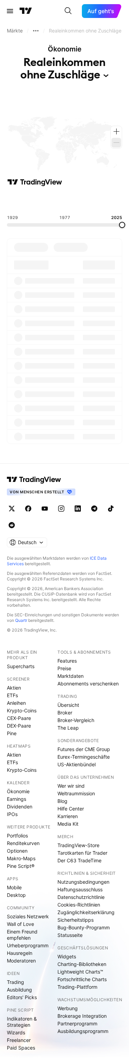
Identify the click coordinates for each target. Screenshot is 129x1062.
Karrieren (67, 816)
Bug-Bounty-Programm (83, 927)
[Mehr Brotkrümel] (36, 31)
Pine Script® (20, 866)
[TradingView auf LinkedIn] (78, 508)
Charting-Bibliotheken (81, 964)
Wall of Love (20, 924)
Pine (12, 733)
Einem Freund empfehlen (22, 935)
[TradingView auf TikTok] (111, 508)
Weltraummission (76, 793)
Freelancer (19, 1040)
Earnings (16, 799)
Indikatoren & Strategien (22, 1022)
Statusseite (70, 935)
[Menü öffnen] (10, 11)
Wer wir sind (71, 786)
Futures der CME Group (83, 749)
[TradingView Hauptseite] (26, 11)
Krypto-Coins (21, 710)
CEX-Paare (19, 718)
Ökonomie (18, 791)
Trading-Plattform (77, 987)
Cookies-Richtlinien (78, 905)
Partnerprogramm (77, 1023)
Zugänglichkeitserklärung (86, 912)
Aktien (14, 688)
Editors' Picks (22, 997)
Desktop (16, 895)
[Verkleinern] (116, 143)
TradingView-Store (78, 845)
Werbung (67, 1008)
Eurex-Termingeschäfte (83, 757)
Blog (62, 801)
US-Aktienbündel (76, 764)
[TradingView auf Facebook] (28, 508)
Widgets (66, 956)
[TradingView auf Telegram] (94, 508)
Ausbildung (19, 990)
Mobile (14, 887)
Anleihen (16, 703)
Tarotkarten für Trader (82, 853)
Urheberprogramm (28, 945)
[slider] (122, 225)
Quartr (21, 620)
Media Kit (67, 824)
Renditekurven (23, 843)
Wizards (16, 1032)
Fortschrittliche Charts (82, 979)
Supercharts (20, 666)
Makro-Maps (21, 858)
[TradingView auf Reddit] (12, 525)
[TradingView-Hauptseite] (34, 479)
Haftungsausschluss (80, 889)
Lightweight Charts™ (80, 972)
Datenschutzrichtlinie (81, 897)
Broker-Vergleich (75, 720)
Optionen (17, 851)
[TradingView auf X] (12, 508)
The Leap (68, 728)
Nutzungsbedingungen (83, 882)
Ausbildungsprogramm (82, 1031)
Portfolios (17, 835)
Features (67, 661)
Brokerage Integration (82, 1016)
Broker (64, 712)
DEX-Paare (19, 726)
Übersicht (68, 705)
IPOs (12, 814)
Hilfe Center (70, 809)
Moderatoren (21, 961)
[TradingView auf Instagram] (61, 508)
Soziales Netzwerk (28, 916)
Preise (64, 668)
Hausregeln (19, 953)
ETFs (12, 695)
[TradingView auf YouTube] (45, 508)
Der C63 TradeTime (79, 860)
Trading (15, 982)
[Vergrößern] (116, 131)
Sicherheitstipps (75, 920)
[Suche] (68, 11)
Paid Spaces (21, 1048)
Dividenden (19, 806)
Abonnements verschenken (88, 683)
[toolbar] (64, 201)
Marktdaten (70, 676)
